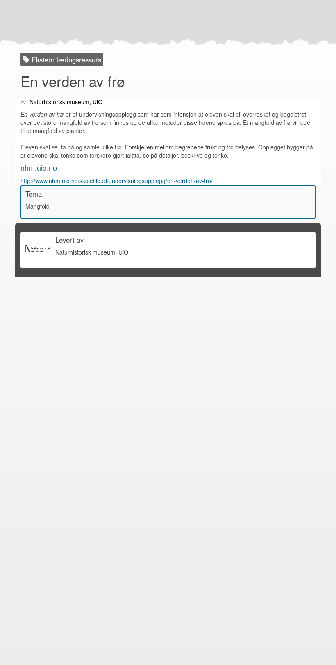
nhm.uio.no (38, 167)
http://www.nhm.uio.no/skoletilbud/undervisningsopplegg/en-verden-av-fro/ (116, 181)
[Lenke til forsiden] (166, 22)
